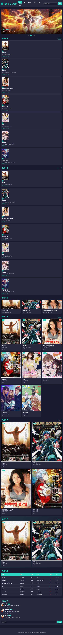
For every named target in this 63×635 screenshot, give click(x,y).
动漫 (39, 2)
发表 (60, 622)
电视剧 (29, 2)
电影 (25, 2)
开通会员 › (59, 519)
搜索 (60, 3)
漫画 (20, 5)
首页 (20, 2)
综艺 (35, 2)
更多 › (60, 38)
